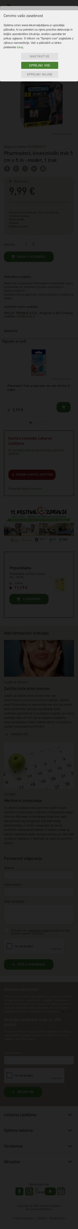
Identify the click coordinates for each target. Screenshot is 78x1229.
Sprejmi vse (39, 65)
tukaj (20, 47)
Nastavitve (39, 56)
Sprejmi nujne (39, 74)
